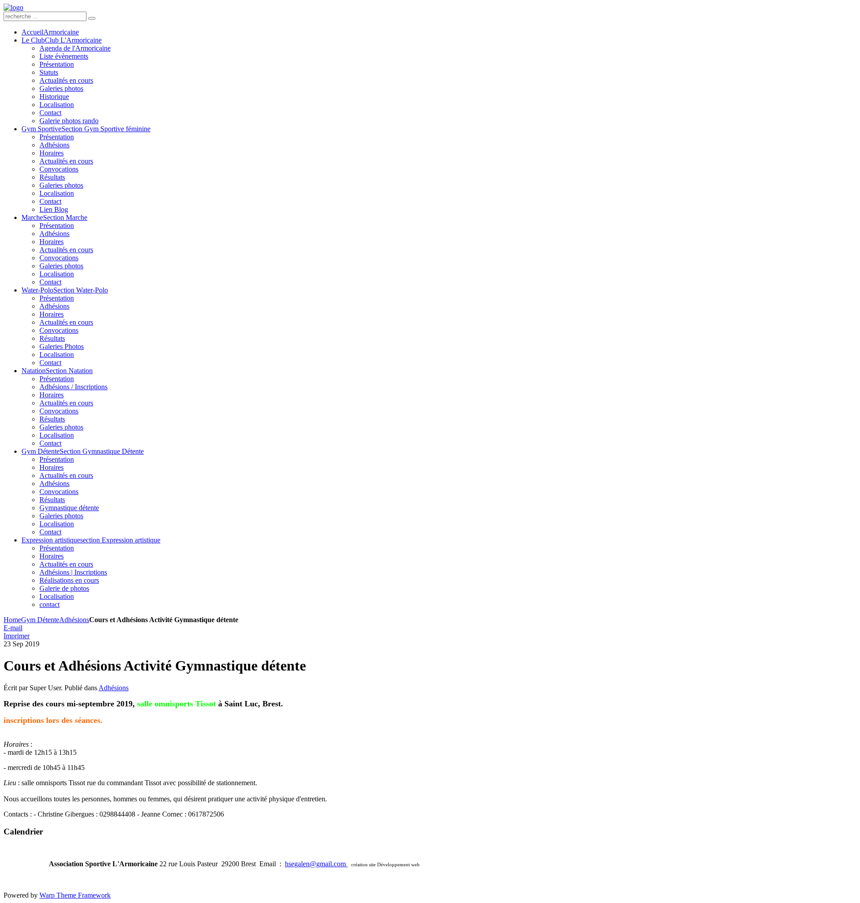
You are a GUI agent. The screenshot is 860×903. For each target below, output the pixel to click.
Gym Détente (40, 620)
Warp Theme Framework (75, 895)
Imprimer (17, 636)
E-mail (13, 628)
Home (12, 620)
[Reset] (91, 18)
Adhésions (74, 620)
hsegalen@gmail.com (316, 864)
